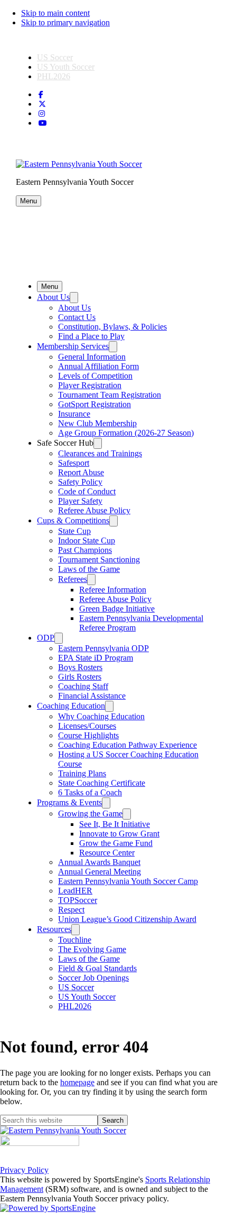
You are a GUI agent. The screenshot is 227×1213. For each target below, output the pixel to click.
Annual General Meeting (99, 871)
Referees (72, 579)
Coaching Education (71, 705)
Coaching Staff (83, 686)
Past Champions (85, 550)
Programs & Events (69, 802)
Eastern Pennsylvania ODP (103, 648)
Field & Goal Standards (97, 968)
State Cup (74, 530)
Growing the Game (90, 813)
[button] (28, 200)
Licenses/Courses (87, 725)
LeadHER (75, 890)
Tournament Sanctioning (99, 559)
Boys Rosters (80, 667)
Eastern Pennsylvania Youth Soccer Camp (128, 881)
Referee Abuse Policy (94, 510)
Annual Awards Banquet (99, 862)
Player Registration (89, 385)
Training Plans (82, 773)
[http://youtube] (43, 123)
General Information (92, 356)
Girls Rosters (79, 676)
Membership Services (73, 346)
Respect (71, 909)
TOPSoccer (77, 900)
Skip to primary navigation (65, 22)
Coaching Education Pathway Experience (127, 744)
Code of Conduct (87, 491)
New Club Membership (97, 423)
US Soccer (55, 57)
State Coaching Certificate (101, 782)
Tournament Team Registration (109, 394)
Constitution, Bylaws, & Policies (112, 326)
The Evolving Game (92, 949)
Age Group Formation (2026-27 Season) (126, 432)
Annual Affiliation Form (98, 366)
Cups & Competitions (73, 520)
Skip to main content (55, 12)
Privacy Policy (24, 1169)
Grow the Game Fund (116, 843)
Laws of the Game (89, 569)
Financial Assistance (92, 695)
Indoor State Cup (86, 540)
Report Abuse (81, 472)
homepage (77, 1082)
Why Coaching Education (101, 716)
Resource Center (107, 852)
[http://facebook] (41, 95)
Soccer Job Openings (93, 977)
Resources (54, 929)
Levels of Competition (95, 375)
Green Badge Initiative (117, 608)
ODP (45, 637)
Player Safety (80, 500)
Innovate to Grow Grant (119, 833)
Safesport (73, 462)
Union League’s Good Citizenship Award (127, 919)
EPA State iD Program (95, 657)
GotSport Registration (94, 404)
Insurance (74, 413)
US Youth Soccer (65, 66)
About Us (53, 297)
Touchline (74, 939)
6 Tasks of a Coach (90, 792)
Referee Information (112, 589)
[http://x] (42, 104)
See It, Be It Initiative (114, 824)
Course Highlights (88, 735)
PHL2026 (53, 76)
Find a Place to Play (91, 336)
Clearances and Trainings (100, 453)
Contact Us (77, 317)
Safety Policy (80, 481)
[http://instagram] (42, 114)
